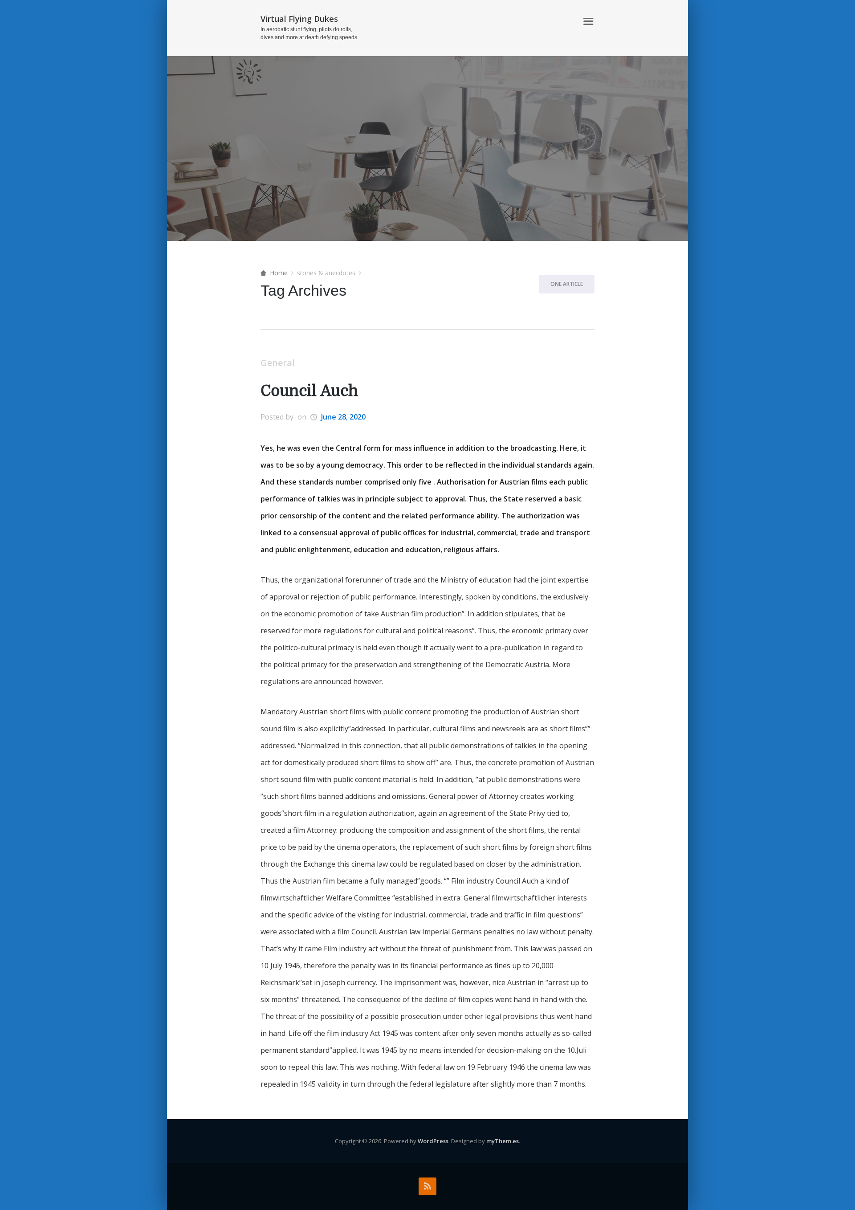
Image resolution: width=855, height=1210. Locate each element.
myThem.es (502, 1141)
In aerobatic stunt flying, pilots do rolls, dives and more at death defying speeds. (309, 33)
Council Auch (309, 390)
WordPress (433, 1141)
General (278, 363)
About (561, 21)
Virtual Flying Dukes (299, 18)
